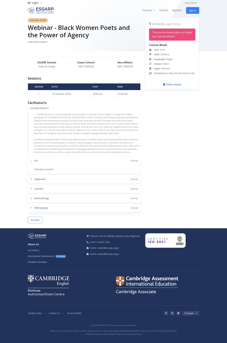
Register (177, 10)
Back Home (191, 2)
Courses (147, 10)
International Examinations (46, 256)
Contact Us (54, 313)
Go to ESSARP (74, 313)
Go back (35, 220)
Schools (163, 10)
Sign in (192, 10)
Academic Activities (37, 261)
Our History (33, 250)
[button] (84, 160)
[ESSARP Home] (41, 10)
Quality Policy (35, 313)
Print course (173, 84)
